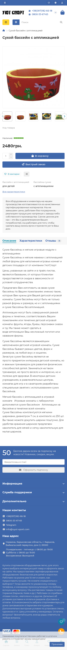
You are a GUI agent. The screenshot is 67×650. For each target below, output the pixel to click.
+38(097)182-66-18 (42, 10)
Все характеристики (13, 191)
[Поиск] (61, 22)
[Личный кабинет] (62, 3)
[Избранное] (48, 3)
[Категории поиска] (16, 22)
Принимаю (57, 644)
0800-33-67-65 (40, 14)
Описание (9, 240)
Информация (12, 483)
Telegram (11, 525)
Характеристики (31, 240)
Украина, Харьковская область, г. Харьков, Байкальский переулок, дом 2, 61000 (30, 543)
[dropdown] (4, 3)
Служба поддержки (17, 492)
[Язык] (55, 3)
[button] (2, 116)
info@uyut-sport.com (17, 529)
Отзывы (52, 240)
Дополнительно (14, 501)
